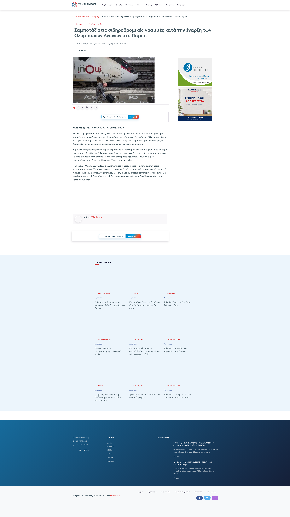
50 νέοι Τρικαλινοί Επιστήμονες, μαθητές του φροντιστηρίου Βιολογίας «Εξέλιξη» (193, 444)
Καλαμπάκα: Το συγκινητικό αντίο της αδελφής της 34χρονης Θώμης (110, 305)
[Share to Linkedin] (87, 107)
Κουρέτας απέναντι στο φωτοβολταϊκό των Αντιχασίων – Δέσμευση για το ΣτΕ (144, 351)
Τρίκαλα (119, 5)
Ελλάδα (140, 5)
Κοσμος (95, 16)
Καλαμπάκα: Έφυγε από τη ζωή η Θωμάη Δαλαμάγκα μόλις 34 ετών (144, 305)
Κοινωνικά (170, 5)
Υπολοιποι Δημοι (104, 293)
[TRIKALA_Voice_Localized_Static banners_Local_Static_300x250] (120, 198)
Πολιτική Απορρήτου (182, 492)
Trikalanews (97, 217)
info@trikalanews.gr (82, 438)
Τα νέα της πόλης (104, 340)
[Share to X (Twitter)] (82, 107)
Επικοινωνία (211, 492)
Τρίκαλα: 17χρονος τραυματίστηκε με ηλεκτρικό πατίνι (108, 351)
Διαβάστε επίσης (96, 24)
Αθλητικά (158, 5)
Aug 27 (178, 456)
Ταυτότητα (198, 492)
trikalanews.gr (115, 496)
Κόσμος (149, 5)
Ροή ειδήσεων (152, 492)
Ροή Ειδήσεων (107, 5)
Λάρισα (100, 386)
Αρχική (140, 492)
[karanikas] (195, 104)
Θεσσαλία (129, 5)
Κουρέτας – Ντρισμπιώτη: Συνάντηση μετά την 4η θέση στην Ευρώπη (108, 397)
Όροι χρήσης (165, 492)
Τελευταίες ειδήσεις (80, 16)
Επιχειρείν (181, 5)
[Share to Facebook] (78, 107)
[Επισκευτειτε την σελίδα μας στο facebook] (199, 498)
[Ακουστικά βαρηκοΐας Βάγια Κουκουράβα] (195, 72)
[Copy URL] (96, 107)
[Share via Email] (91, 107)
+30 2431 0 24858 (81, 445)
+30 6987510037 (81, 441)
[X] (207, 498)
